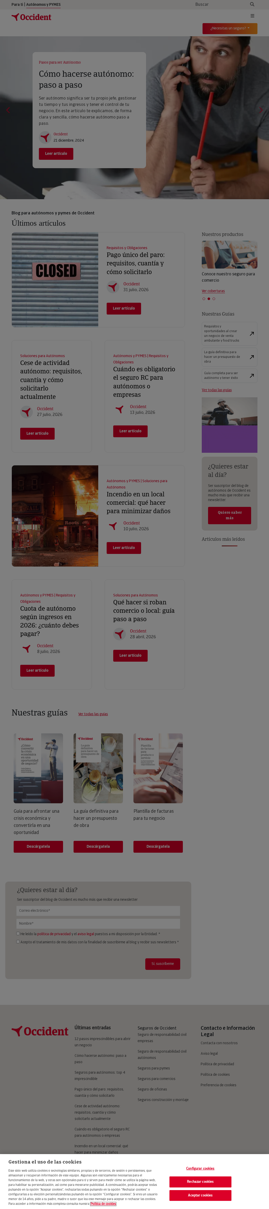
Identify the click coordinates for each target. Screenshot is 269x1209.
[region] (134, 1181)
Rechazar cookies (200, 1182)
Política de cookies (103, 1204)
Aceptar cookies (200, 1195)
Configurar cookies (200, 1168)
